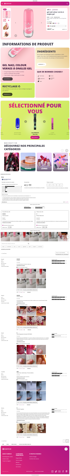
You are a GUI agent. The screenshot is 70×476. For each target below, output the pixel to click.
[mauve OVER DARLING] (56, 23)
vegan (50, 9)
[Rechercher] (67, 3)
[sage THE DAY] (52, 23)
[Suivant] (44, 121)
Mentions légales (29, 471)
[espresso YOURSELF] (53, 23)
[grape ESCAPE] (55, 23)
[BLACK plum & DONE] (50, 23)
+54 (58, 23)
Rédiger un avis (57, 17)
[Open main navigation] (2, 3)
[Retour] (25, 121)
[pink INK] (47, 23)
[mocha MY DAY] (49, 23)
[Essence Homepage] (7, 3)
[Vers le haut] (66, 449)
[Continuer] (66, 150)
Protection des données (39, 471)
